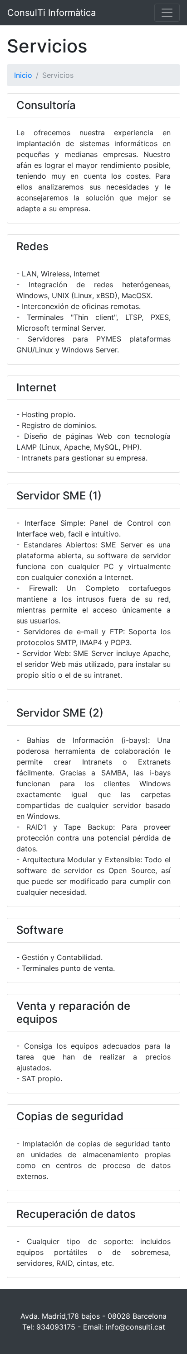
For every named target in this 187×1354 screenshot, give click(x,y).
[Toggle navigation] (167, 13)
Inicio (23, 75)
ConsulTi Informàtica (51, 12)
